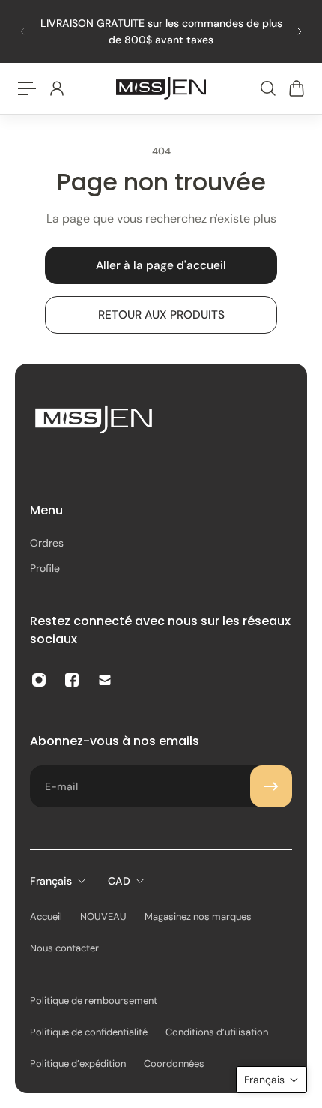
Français (51, 881)
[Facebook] (71, 679)
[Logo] (161, 88)
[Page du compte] (56, 88)
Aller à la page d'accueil (161, 265)
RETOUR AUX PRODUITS (161, 314)
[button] (271, 1079)
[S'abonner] (271, 786)
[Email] (104, 679)
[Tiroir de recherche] (267, 88)
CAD (119, 881)
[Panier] (296, 88)
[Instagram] (38, 679)
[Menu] (27, 88)
